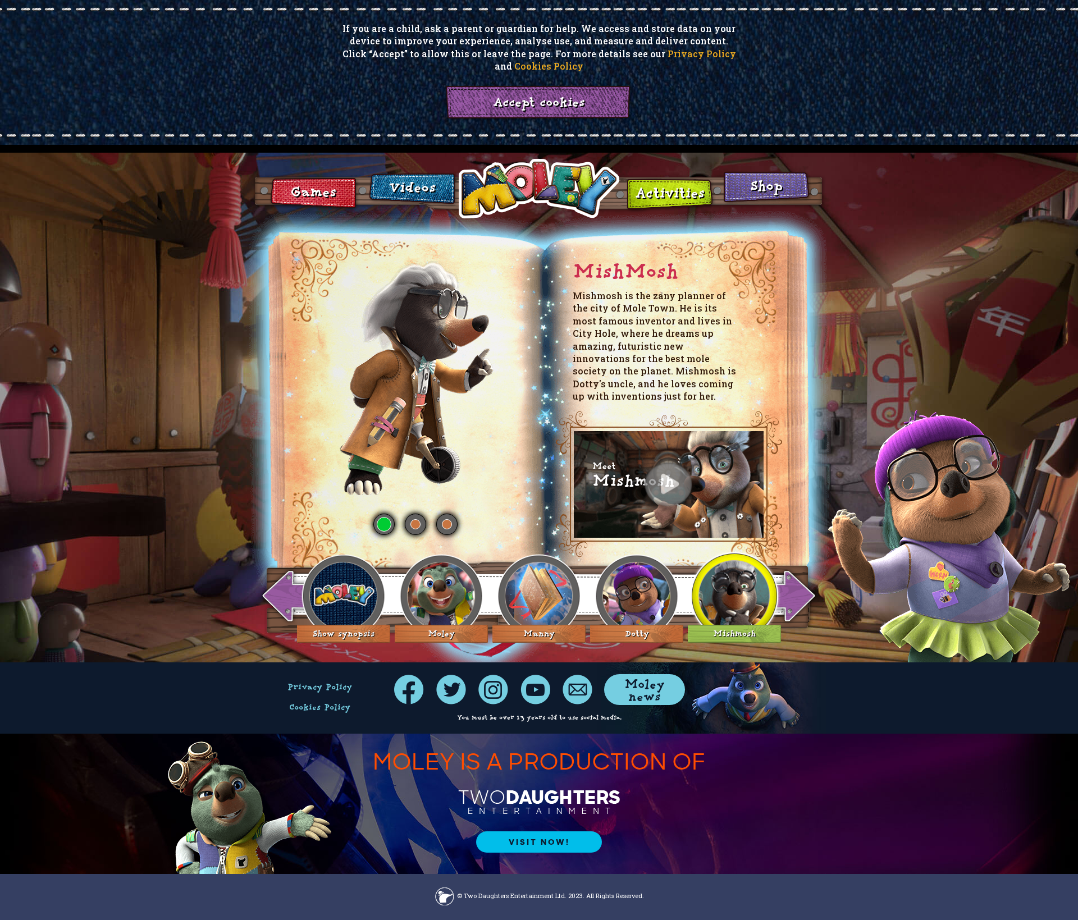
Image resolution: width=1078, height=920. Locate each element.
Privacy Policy (702, 53)
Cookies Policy (548, 66)
